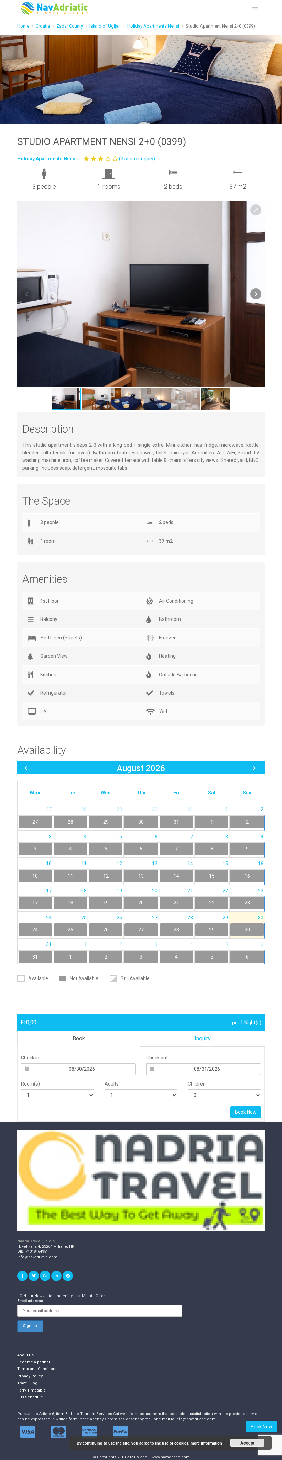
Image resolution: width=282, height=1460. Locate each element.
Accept (247, 1443)
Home (23, 26)
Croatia (43, 26)
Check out (157, 1057)
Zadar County (69, 26)
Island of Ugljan (105, 26)
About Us (25, 1355)
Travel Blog (27, 1383)
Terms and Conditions (37, 1369)
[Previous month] (26, 767)
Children (197, 1084)
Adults (112, 1084)
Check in (30, 1057)
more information (206, 1443)
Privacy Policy (30, 1376)
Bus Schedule (30, 1397)
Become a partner (33, 1362)
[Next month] (254, 767)
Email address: (30, 1301)
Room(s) (30, 1084)
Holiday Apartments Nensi (153, 26)
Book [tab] (79, 1038)
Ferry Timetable (31, 1390)
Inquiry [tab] (203, 1038)
